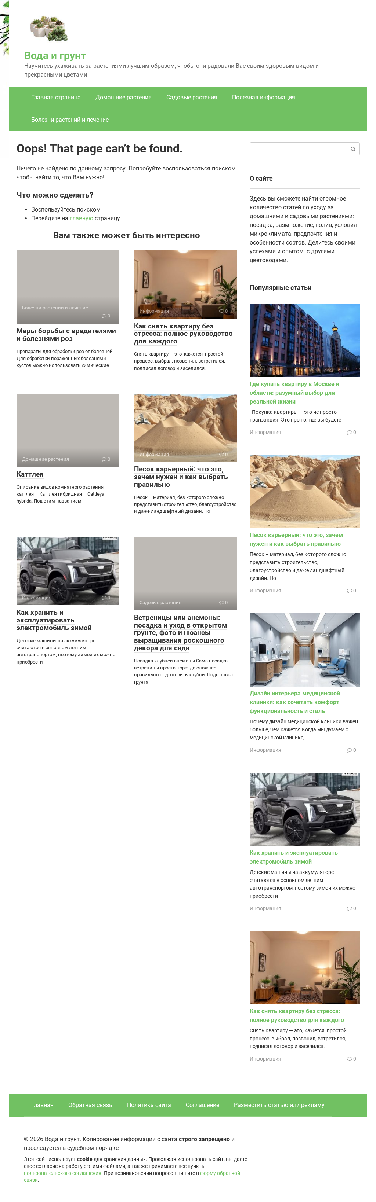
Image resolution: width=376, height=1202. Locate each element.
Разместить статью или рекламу (279, 1105)
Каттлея (30, 474)
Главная (42, 1105)
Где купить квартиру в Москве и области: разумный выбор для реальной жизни (294, 393)
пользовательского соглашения (62, 1173)
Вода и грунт (55, 55)
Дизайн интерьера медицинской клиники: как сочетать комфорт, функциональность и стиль (295, 702)
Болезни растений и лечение (70, 119)
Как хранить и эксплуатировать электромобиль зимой (54, 620)
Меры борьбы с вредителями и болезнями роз (66, 335)
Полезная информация (263, 97)
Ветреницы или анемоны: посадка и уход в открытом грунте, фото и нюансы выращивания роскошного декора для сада (180, 633)
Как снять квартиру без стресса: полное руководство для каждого (183, 334)
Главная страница (56, 97)
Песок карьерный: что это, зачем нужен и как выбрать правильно (181, 477)
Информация (265, 432)
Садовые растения (191, 97)
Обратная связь (90, 1105)
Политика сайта (149, 1105)
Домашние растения (123, 97)
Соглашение (202, 1105)
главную (81, 218)
